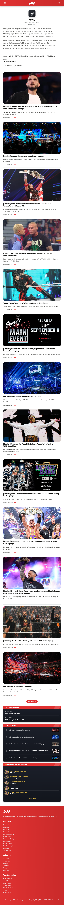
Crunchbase (6, 861)
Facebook (6, 870)
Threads (5, 868)
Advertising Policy (8, 834)
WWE (15, 117)
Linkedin (5, 863)
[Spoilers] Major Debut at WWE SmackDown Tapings (23, 156)
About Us (6, 827)
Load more (32, 701)
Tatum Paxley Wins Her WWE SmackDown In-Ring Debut (25, 303)
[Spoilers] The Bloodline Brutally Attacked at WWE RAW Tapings (28, 641)
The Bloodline (7, 885)
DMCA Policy (7, 841)
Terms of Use (7, 850)
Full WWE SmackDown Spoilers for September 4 (22, 396)
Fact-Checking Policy (9, 846)
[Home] (6, 812)
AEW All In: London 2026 (12, 713)
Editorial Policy (7, 843)
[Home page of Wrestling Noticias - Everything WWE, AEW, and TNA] (32, 3)
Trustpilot (6, 865)
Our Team (6, 829)
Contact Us (6, 832)
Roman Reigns (7, 878)
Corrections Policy (8, 839)
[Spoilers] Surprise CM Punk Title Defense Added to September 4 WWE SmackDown (28, 751)
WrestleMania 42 (8, 888)
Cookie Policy (7, 836)
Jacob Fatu (6, 881)
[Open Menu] (4, 3)
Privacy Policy (7, 825)
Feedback (6, 848)
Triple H (5, 890)
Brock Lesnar (7, 892)
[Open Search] (59, 3)
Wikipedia (19, 65)
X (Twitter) (6, 858)
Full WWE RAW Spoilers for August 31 (18, 686)
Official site (9, 65)
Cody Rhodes (7, 883)
